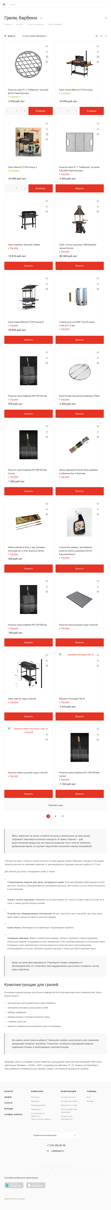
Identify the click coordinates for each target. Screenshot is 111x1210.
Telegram (48, 1169)
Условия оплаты (68, 1097)
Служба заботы (13, 1114)
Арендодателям (38, 1105)
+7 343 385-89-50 (56, 1145)
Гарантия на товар (69, 1105)
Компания (37, 1091)
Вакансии (35, 1101)
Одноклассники (63, 1169)
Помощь (91, 1091)
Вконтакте (41, 1169)
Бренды (8, 1109)
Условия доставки (69, 1101)
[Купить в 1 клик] (47, 56)
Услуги (8, 1103)
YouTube (55, 1169)
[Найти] (104, 5)
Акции (8, 1097)
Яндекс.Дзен (70, 1169)
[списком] (101, 36)
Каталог (8, 1091)
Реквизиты (36, 1109)
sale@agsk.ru (57, 1151)
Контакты (35, 1097)
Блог (89, 1097)
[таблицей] (106, 36)
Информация (68, 1091)
